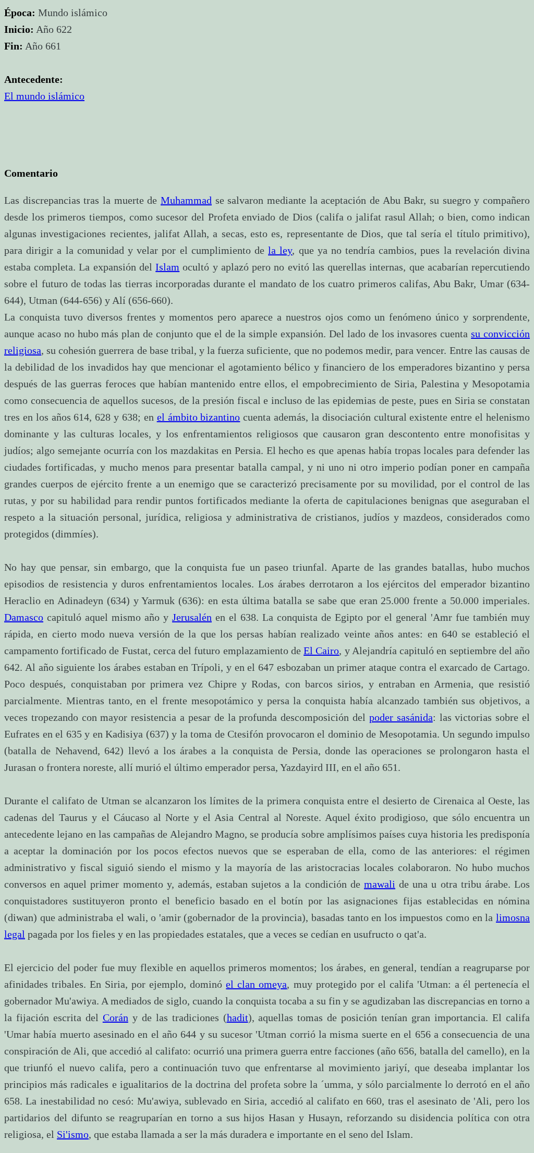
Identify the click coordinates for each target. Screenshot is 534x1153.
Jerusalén (192, 617)
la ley (280, 250)
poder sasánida (401, 717)
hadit (237, 1017)
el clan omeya (256, 984)
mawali (379, 884)
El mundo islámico (44, 96)
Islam (167, 267)
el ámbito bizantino (198, 417)
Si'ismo (73, 1134)
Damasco (23, 617)
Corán (115, 1017)
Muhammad (186, 200)
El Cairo (321, 650)
